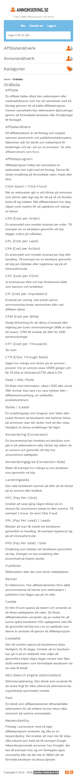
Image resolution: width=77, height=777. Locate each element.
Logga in (51, 26)
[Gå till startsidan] (28, 11)
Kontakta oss (36, 26)
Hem (23, 26)
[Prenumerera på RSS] (71, 773)
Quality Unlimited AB (46, 772)
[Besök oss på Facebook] (67, 773)
